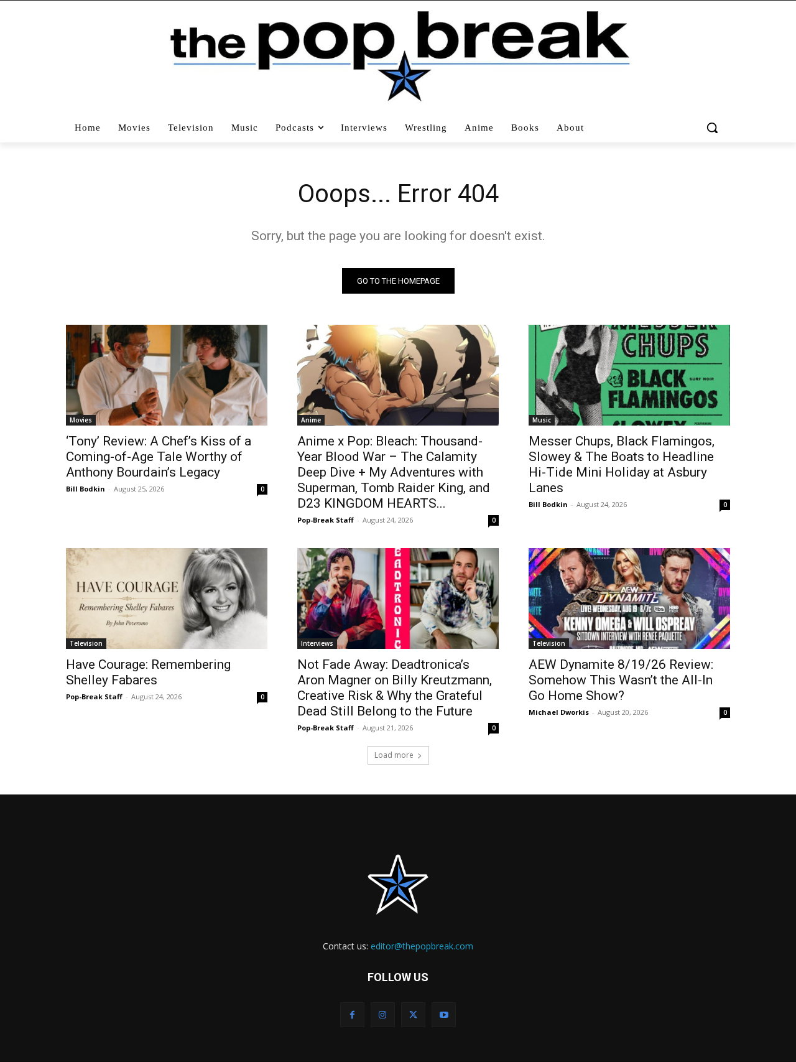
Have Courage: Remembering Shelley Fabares (148, 672)
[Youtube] (444, 1014)
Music (541, 420)
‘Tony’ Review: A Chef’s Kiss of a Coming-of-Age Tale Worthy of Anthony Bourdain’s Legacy (158, 457)
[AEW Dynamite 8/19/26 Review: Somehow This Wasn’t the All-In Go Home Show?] (629, 598)
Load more (394, 755)
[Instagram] (383, 1014)
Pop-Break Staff (325, 519)
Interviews (317, 643)
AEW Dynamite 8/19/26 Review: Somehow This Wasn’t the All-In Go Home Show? (621, 680)
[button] (713, 127)
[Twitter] (413, 1014)
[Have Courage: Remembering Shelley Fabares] (166, 598)
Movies (81, 420)
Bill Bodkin (85, 488)
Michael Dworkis (559, 712)
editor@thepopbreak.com (422, 946)
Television (86, 643)
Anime (311, 420)
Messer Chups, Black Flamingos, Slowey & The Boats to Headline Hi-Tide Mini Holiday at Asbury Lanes (622, 464)
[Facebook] (352, 1014)
